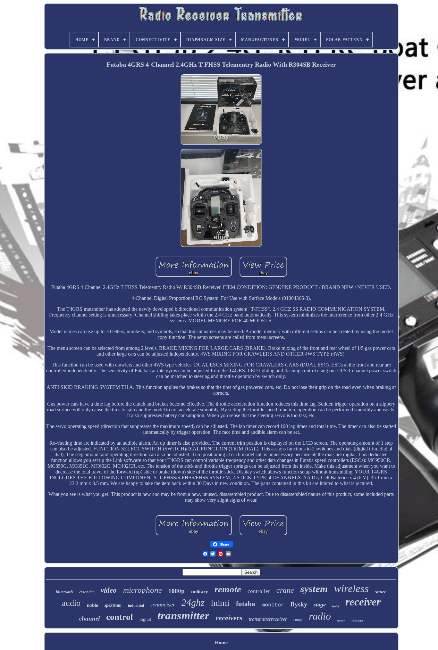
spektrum (113, 605)
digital (145, 619)
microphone (142, 590)
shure (380, 591)
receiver (363, 602)
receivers (229, 618)
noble (92, 605)
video (109, 590)
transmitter (183, 615)
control (119, 617)
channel (89, 618)
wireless (351, 588)
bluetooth (64, 591)
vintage (357, 620)
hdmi (220, 603)
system (314, 588)
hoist (335, 606)
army (341, 620)
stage (320, 604)
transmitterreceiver (268, 619)
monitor (273, 605)
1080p (176, 591)
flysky (299, 604)
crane (285, 590)
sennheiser (162, 604)
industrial (136, 605)
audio (71, 603)
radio (320, 616)
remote (228, 589)
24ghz (193, 602)
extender (86, 591)
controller (259, 591)
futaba (245, 604)
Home (221, 642)
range (297, 619)
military (199, 591)
